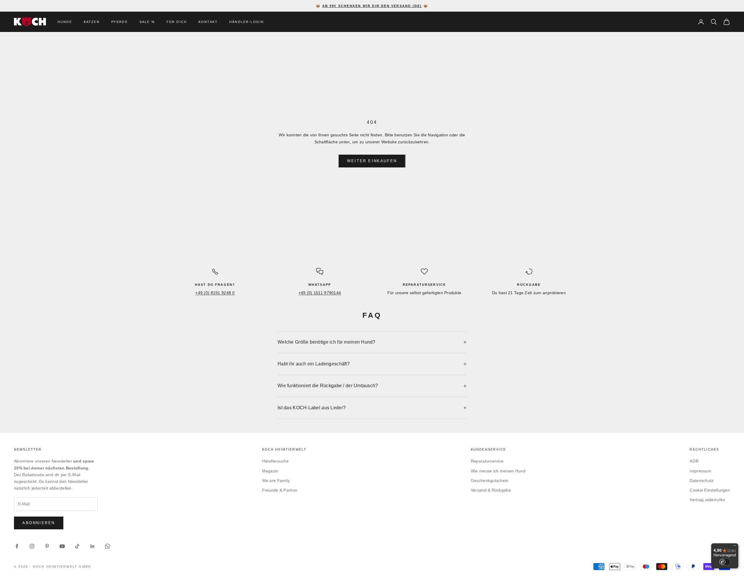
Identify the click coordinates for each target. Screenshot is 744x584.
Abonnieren (38, 523)
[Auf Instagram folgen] (32, 546)
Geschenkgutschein (490, 480)
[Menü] (734, 546)
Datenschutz (701, 480)
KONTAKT (208, 22)
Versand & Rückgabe (491, 490)
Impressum (700, 471)
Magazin (270, 471)
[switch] (725, 561)
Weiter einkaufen (372, 161)
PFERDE (119, 22)
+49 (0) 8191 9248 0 (215, 292)
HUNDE (65, 22)
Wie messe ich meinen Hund (498, 471)
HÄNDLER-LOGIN (246, 22)
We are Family (276, 480)
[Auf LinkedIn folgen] (92, 546)
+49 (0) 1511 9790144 (319, 292)
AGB (694, 461)
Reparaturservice (487, 461)
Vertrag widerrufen (707, 499)
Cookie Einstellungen (710, 490)
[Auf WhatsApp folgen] (107, 546)
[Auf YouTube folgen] (62, 546)
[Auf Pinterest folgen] (47, 546)
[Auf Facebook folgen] (17, 546)
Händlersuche (275, 461)
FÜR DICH (177, 22)
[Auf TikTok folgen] (77, 546)
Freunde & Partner (280, 490)
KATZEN (92, 22)
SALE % (147, 22)
